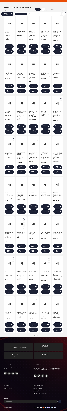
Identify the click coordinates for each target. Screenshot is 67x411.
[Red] (61, 97)
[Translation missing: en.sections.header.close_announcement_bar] (65, 1)
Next (37, 335)
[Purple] (24, 222)
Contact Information (38, 388)
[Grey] (24, 142)
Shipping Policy (37, 386)
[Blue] (12, 140)
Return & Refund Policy (38, 385)
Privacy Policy (36, 390)
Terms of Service (37, 391)
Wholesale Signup (7, 385)
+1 (24, 228)
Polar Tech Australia (9, 407)
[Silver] (24, 224)
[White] (36, 140)
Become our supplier (8, 386)
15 (34, 335)
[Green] (61, 99)
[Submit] (59, 401)
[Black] (12, 138)
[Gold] (36, 298)
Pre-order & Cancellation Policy (40, 393)
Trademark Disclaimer (8, 388)
